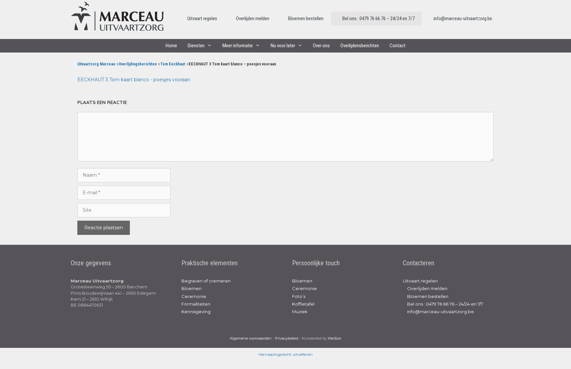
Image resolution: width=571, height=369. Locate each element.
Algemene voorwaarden (251, 338)
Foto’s (298, 296)
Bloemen (191, 288)
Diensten (196, 46)
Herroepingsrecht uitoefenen (285, 354)
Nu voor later (283, 46)
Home (171, 46)
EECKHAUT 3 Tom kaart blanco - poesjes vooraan (133, 80)
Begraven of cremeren (206, 280)
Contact (397, 46)
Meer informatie (237, 46)
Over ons (321, 46)
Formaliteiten (195, 304)
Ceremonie (193, 296)
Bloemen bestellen (305, 18)
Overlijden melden (252, 18)
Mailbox (334, 338)
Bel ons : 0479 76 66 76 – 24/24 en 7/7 (378, 18)
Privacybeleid (286, 338)
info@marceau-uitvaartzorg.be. (463, 18)
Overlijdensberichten (359, 46)
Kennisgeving (195, 311)
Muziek (300, 311)
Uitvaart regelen (202, 18)
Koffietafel (303, 304)
